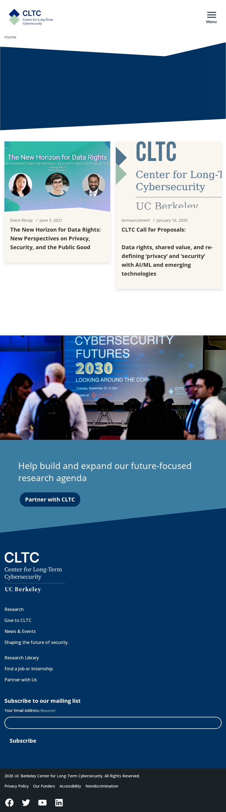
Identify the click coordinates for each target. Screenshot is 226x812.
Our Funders (44, 786)
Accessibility (70, 786)
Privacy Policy (16, 786)
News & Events (20, 631)
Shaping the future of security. (36, 642)
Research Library (21, 658)
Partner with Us (20, 680)
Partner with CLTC (50, 499)
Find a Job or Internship (28, 669)
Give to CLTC (17, 620)
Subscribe (23, 740)
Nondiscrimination (101, 786)
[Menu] (211, 15)
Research (14, 609)
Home (10, 37)
